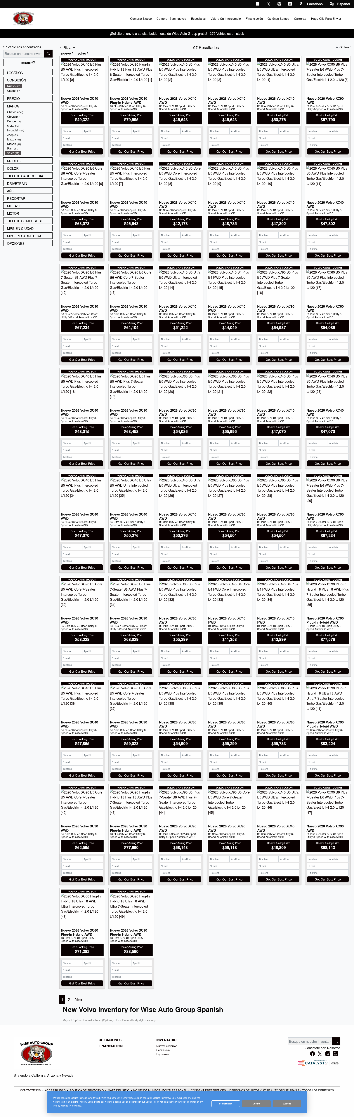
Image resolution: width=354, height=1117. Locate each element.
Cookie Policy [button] (152, 1102)
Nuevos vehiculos (166, 1046)
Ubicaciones (110, 1040)
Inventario (166, 1040)
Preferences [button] (75, 1105)
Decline (256, 1103)
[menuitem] (29, 86)
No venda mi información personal (160, 1090)
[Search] (48, 54)
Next (79, 999)
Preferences (225, 1103)
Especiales (162, 1054)
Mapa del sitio (119, 1090)
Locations (315, 3)
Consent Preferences (208, 1090)
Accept (287, 1103)
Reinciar (26, 63)
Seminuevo (163, 1050)
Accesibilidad (55, 1090)
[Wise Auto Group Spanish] (23, 17)
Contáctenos (30, 1090)
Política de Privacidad (87, 1090)
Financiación (111, 1046)
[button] (141, 18)
